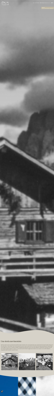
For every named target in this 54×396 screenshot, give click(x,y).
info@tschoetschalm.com (45, 2)
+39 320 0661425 (37, 2)
